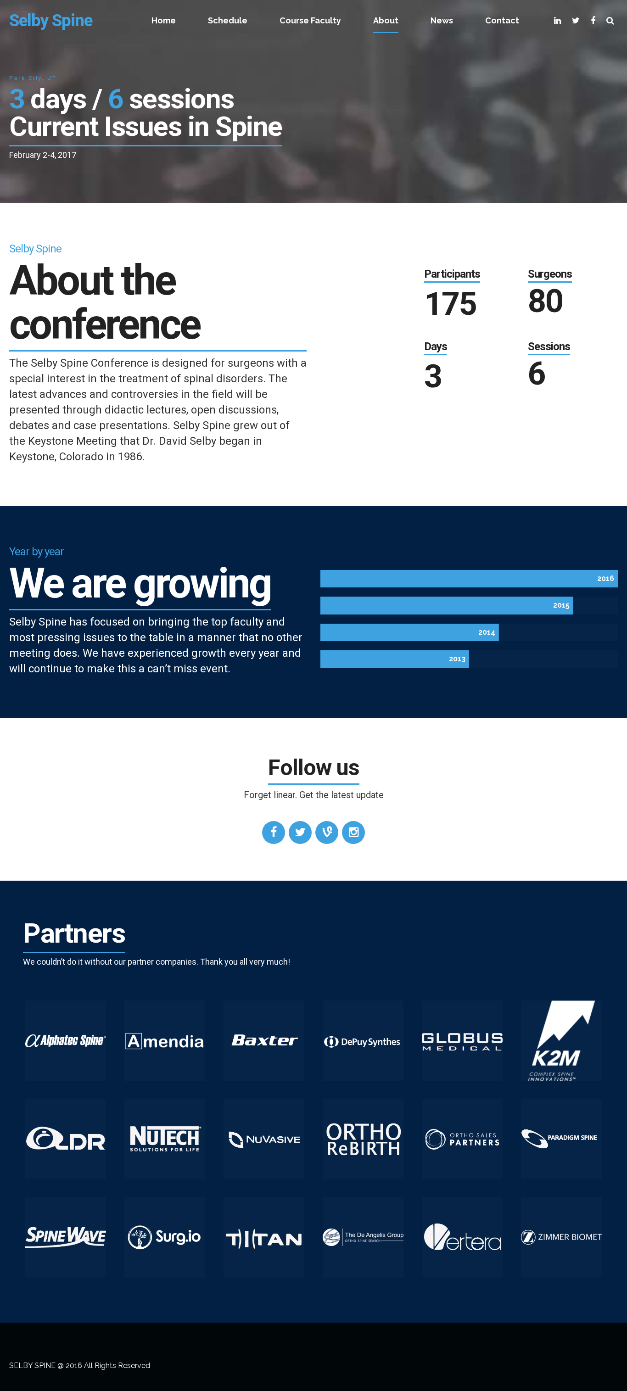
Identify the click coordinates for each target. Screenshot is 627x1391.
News (442, 20)
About (385, 20)
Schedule (227, 20)
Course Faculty (310, 20)
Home (163, 20)
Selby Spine (50, 20)
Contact (502, 20)
